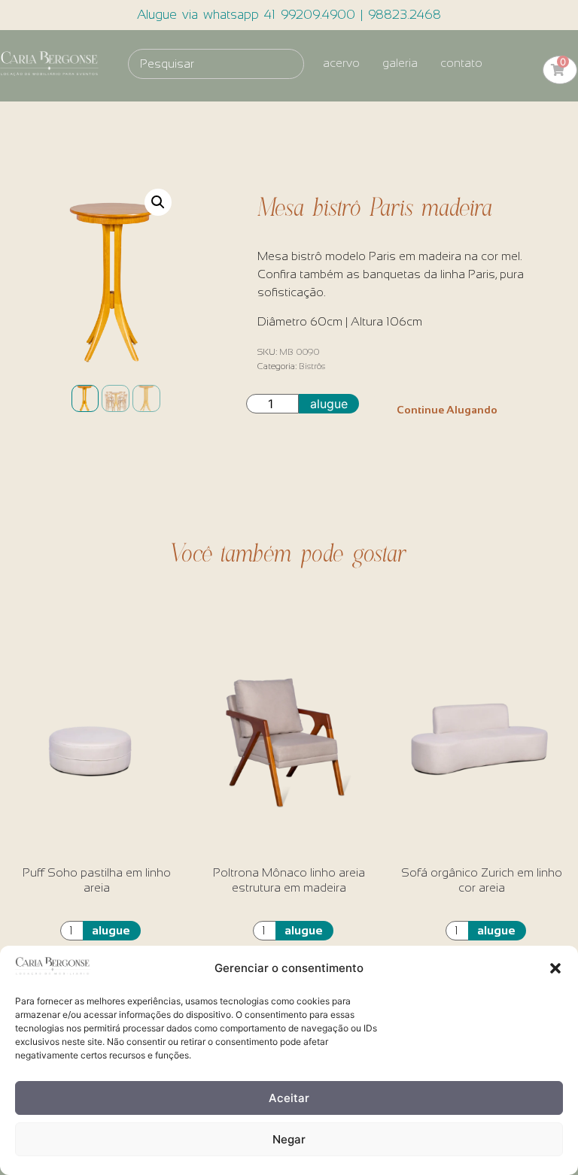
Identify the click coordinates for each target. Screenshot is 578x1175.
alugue (329, 403)
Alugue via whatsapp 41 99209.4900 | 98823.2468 (289, 15)
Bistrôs (312, 366)
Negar (289, 1139)
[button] (555, 968)
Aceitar (289, 1098)
